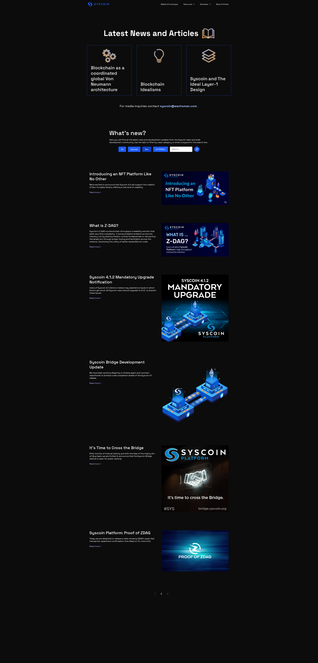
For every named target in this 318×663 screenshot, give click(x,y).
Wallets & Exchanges (169, 4)
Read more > (95, 192)
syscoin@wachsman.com (178, 106)
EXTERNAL (160, 149)
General (134, 149)
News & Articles (222, 4)
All (122, 149)
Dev (147, 149)
